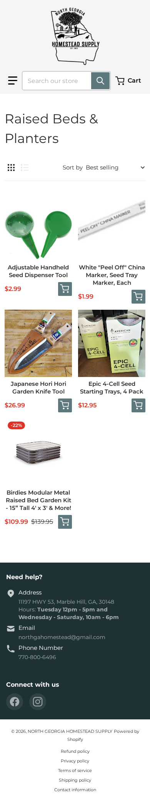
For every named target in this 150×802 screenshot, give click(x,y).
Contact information (75, 789)
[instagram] (37, 701)
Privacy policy (75, 761)
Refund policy (75, 751)
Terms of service (75, 770)
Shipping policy (75, 780)
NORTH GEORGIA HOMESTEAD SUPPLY (70, 731)
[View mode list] (25, 167)
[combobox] (63, 80)
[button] (13, 80)
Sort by (73, 167)
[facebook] (14, 701)
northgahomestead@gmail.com (61, 637)
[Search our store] (100, 80)
